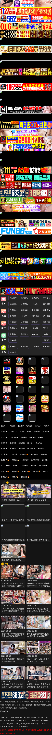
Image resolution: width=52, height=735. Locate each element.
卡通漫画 (13, 334)
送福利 (22, 432)
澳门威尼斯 (43, 466)
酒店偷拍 (4, 443)
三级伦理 (13, 304)
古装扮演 (13, 322)
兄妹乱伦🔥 (26, 471)
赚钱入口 (46, 471)
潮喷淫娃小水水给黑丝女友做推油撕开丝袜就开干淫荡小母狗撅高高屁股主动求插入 (13, 637)
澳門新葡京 (5, 454)
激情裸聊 (44, 454)
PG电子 (46, 426)
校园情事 (24, 346)
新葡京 (29, 432)
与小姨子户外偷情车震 (36, 500)
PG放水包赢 (14, 437)
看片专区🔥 (37, 471)
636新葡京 (34, 454)
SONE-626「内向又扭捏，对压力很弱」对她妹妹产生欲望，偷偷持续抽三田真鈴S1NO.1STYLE (38, 612)
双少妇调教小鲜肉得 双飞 (38, 540)
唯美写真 (35, 334)
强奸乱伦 (24, 298)
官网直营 (29, 426)
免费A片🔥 (15, 471)
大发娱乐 (41, 449)
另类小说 (13, 352)
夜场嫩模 (13, 449)
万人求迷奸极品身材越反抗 (13, 540)
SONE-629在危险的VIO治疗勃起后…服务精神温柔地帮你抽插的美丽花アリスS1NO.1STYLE (38, 637)
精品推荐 (13, 298)
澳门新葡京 (31, 449)
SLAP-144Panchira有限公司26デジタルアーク (38, 660)
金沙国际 (45, 460)
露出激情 (24, 334)
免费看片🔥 (24, 454)
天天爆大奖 (35, 460)
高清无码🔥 (5, 477)
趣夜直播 (4, 449)
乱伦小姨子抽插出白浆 (11, 559)
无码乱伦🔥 (16, 460)
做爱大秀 (25, 466)
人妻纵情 (35, 346)
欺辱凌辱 (13, 316)
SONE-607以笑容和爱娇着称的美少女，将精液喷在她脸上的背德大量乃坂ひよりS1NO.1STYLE (38, 587)
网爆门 (46, 334)
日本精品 (24, 304)
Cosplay (35, 304)
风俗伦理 (46, 346)
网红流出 (35, 316)
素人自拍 (46, 304)
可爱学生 (35, 322)
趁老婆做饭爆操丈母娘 (11, 500)
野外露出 (46, 316)
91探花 (24, 316)
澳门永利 (38, 426)
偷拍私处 (39, 443)
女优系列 (24, 322)
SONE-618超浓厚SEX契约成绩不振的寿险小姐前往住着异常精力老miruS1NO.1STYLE (13, 587)
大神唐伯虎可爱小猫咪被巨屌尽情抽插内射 (13, 660)
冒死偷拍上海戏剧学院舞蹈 (38, 520)
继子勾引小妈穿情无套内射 (13, 520)
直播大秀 (33, 466)
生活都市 (13, 346)
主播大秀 (13, 443)
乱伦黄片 (30, 443)
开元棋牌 (21, 426)
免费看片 (16, 466)
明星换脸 (24, 328)
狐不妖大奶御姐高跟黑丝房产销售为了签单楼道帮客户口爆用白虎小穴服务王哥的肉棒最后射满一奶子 (38, 688)
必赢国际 (46, 432)
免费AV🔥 (15, 477)
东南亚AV (46, 310)
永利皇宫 (14, 454)
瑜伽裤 (35, 328)
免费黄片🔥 (5, 460)
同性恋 (46, 340)
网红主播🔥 (25, 477)
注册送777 (13, 432)
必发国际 (22, 449)
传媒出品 (13, 340)
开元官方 (25, 460)
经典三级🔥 (5, 471)
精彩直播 (32, 437)
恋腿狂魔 (46, 322)
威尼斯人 (4, 426)
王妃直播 (22, 443)
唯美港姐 (35, 310)
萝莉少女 (46, 298)
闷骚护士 (46, 328)
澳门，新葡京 (5, 466)
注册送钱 (4, 432)
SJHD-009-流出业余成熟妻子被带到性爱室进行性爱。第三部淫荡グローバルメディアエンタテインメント (13, 612)
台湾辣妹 (13, 310)
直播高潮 (24, 437)
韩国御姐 (24, 310)
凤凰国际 (4, 437)
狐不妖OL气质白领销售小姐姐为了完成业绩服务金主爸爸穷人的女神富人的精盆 (13, 686)
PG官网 (12, 426)
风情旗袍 (13, 328)
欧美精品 (35, 298)
